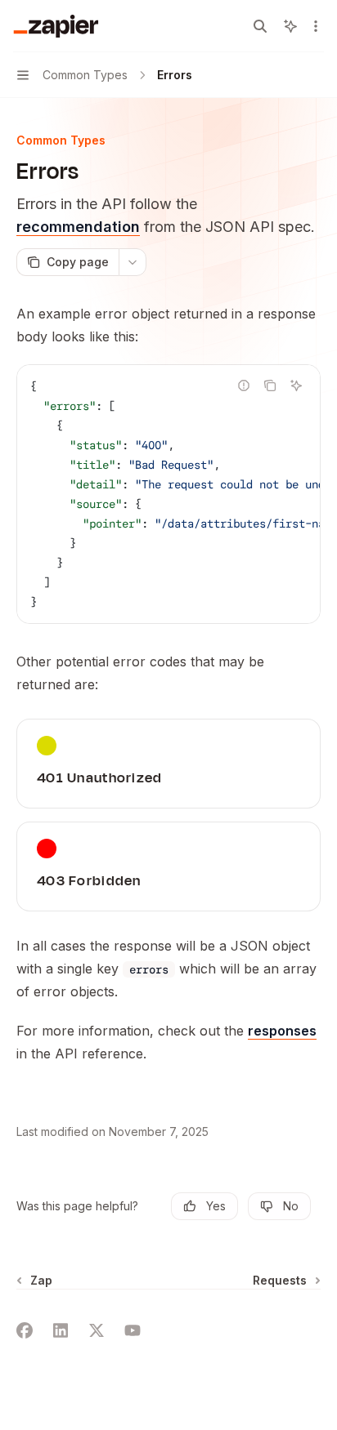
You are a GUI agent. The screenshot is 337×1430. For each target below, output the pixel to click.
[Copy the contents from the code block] (270, 385)
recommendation (78, 226)
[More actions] (316, 26)
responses (282, 1030)
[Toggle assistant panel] (290, 26)
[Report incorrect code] (243, 385)
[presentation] (168, 494)
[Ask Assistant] (296, 385)
